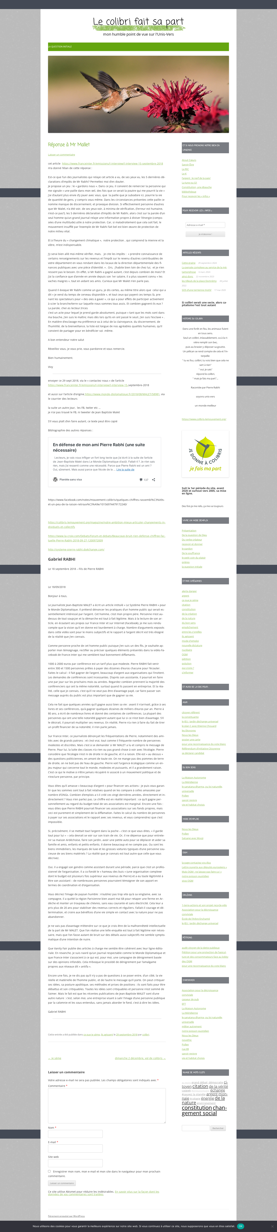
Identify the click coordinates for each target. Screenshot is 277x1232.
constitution (189, 609)
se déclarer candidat (193, 753)
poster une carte (191, 739)
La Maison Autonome (194, 777)
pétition (186, 659)
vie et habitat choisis (193, 804)
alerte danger (189, 591)
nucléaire (187, 650)
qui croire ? (188, 668)
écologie (195, 1098)
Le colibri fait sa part (138, 22)
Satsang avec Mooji (192, 838)
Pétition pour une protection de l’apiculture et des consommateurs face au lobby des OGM (205, 957)
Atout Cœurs (189, 160)
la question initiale (60, 46)
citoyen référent (191, 712)
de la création (189, 613)
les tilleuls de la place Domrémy (199, 281)
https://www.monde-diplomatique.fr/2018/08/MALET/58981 (122, 394)
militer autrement (192, 1026)
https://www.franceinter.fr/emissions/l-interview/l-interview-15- (88, 385)
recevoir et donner (192, 544)
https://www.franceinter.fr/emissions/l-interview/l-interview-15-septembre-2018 (112, 163)
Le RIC (185, 169)
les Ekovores (189, 730)
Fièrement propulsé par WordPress (66, 1216)
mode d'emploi (190, 641)
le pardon (187, 548)
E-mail (53, 1142)
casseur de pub (190, 999)
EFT (184, 1004)
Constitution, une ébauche (197, 187)
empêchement (190, 627)
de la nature (188, 618)
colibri (145, 1034)
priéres (186, 562)
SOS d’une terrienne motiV (196, 290)
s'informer (187, 672)
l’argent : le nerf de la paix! (196, 178)
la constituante (190, 717)
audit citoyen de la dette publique (201, 947)
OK (241, 1226)
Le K (184, 173)
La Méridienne (190, 782)
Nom (52, 1127)
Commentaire (57, 1086)
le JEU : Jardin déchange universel (200, 721)
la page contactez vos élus (196, 862)
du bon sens (189, 622)
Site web (53, 1157)
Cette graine (188, 263)
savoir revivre (189, 800)
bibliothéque (189, 191)
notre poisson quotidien (195, 876)
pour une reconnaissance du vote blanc (204, 744)
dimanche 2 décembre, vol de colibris (140, 1058)
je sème (54, 1058)
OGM (185, 654)
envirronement (206, 1103)
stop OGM (187, 880)
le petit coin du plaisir (194, 557)
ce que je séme (91, 1034)
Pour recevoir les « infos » (196, 196)
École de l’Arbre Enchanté (196, 918)
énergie (207, 1098)
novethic (187, 1040)
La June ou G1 (189, 182)
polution (186, 663)
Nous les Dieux (190, 735)
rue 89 (185, 1049)
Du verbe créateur (192, 539)
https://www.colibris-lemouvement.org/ (204, 419)
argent (185, 595)
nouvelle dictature (192, 645)
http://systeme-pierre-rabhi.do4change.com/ (76, 549)
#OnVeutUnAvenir (200, 1090)
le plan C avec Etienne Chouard (199, 726)
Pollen (185, 795)
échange (217, 1090)
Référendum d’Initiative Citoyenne (201, 748)
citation (186, 604)
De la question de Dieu (194, 535)
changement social (204, 1110)
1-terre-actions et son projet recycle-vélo (204, 905)
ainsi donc (187, 276)
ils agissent (107, 1034)
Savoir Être (188, 164)
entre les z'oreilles (192, 632)
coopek (186, 1090)
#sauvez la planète (194, 1094)
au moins (186, 1082)
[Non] (272, 1226)
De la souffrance (191, 553)
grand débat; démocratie (207, 1082)
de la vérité (218, 1086)
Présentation (189, 530)
